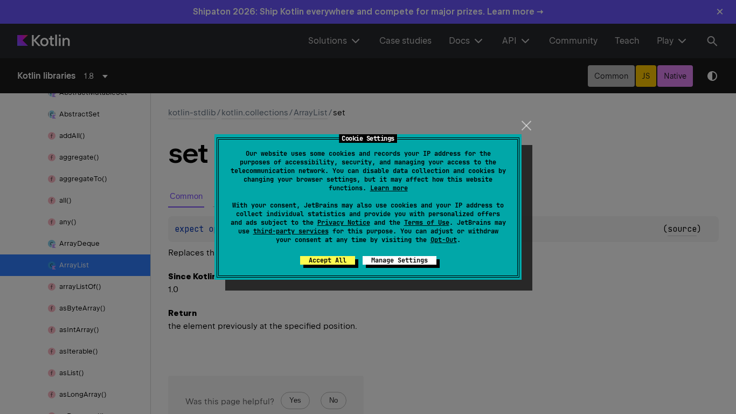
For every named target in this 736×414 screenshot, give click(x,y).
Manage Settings (399, 260)
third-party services (291, 231)
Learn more (389, 188)
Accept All (327, 260)
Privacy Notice (343, 222)
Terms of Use (426, 222)
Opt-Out (444, 240)
